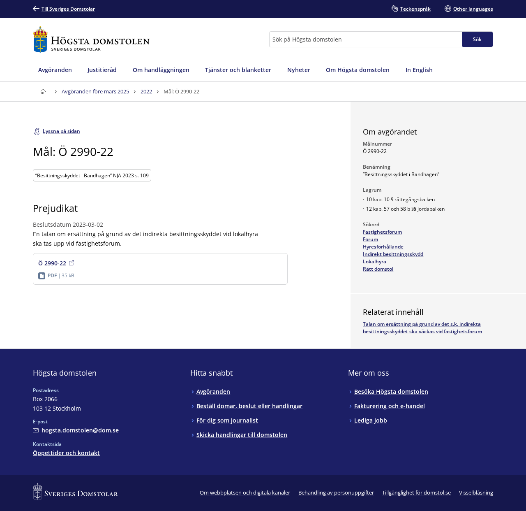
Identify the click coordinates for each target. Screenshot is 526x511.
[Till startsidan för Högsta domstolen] (91, 39)
